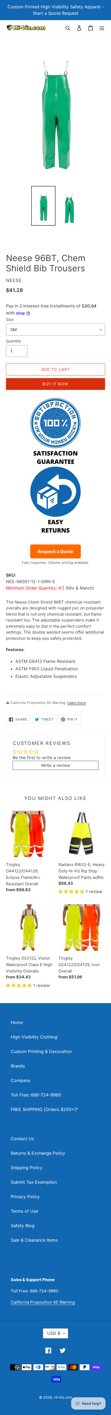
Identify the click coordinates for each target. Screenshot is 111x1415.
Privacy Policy (25, 1196)
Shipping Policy (26, 1167)
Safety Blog (22, 1225)
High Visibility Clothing (34, 1037)
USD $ (53, 1333)
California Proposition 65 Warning (43, 1302)
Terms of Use (24, 1211)
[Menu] (101, 28)
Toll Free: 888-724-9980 (36, 1095)
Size (9, 319)
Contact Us (22, 1138)
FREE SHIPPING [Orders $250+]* (44, 1109)
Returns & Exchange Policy (38, 1153)
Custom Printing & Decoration (41, 1051)
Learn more (76, 703)
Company (20, 1080)
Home (17, 1022)
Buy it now (55, 384)
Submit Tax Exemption (34, 1182)
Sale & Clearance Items (34, 1240)
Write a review (55, 765)
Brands (18, 1066)
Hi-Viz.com (63, 1397)
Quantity (13, 341)
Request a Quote (55, 551)
